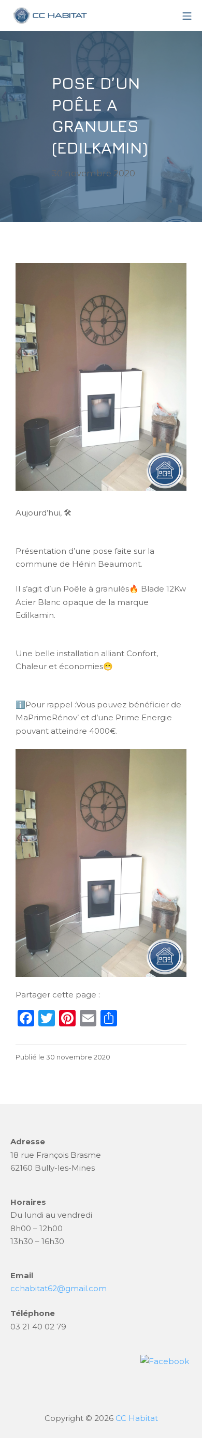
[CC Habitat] (49, 16)
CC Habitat (137, 1418)
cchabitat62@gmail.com (58, 1288)
